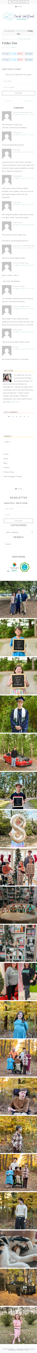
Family (23, 31)
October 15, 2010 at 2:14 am (23, 349)
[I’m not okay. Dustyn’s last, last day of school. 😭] (18, 790)
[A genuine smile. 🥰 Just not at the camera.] (18, 1134)
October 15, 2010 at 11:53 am (23, 248)
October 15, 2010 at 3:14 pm (23, 178)
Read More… (16, 402)
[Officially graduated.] (18, 599)
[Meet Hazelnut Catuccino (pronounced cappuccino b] (18, 1249)
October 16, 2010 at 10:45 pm (24, 114)
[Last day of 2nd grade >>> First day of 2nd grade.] (18, 675)
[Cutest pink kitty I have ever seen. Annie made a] (18, 1325)
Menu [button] (20, 6)
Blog (5, 463)
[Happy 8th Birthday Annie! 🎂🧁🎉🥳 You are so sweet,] (18, 828)
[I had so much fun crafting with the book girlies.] (18, 905)
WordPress (20, 1350)
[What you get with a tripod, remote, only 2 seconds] (18, 1058)
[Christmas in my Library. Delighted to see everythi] (18, 943)
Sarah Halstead (18, 16)
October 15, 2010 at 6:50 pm (23, 152)
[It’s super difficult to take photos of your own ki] (18, 1172)
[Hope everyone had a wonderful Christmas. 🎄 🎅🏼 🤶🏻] (18, 867)
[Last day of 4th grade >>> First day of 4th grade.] (18, 637)
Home (17, 31)
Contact (6, 467)
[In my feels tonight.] (18, 714)
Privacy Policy (8, 472)
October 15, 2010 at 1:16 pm (23, 204)
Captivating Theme (21, 1349)
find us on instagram (18, 2)
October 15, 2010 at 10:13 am (23, 288)
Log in (27, 1350)
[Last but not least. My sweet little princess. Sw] (18, 1019)
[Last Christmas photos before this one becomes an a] (18, 1210)
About (5, 459)
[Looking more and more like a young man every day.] (18, 1096)
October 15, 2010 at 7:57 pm (23, 134)
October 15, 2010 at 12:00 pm (23, 224)
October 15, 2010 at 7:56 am (23, 308)
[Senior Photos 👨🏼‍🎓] (18, 752)
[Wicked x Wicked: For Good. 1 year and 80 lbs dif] (18, 981)
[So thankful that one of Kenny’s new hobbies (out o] (18, 1287)
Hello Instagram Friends (12, 476)
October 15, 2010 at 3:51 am (23, 332)
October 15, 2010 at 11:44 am (24, 265)
